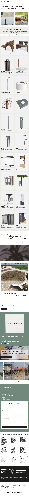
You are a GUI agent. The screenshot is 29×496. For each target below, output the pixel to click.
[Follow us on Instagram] (24, 477)
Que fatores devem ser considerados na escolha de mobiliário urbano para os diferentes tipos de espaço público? (4, 441)
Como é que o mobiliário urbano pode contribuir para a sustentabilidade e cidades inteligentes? (23, 459)
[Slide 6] (20, 381)
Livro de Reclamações (12, 473)
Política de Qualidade (12, 472)
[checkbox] (16, 472)
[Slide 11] (24, 381)
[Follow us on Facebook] (26, 477)
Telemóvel (3, 413)
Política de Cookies (13, 470)
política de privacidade (22, 472)
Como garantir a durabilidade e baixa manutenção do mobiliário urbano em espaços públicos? (23, 450)
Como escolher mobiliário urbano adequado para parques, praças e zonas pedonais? (23, 439)
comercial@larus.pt (4, 391)
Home (1, 25)
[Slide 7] (21, 381)
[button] (4, 309)
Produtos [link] (4, 25)
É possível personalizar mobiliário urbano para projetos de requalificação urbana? (13, 459)
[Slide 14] (26, 381)
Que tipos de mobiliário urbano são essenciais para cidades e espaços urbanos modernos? (13, 440)
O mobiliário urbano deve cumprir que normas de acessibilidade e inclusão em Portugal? (13, 450)
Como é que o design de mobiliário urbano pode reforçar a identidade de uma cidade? (4, 450)
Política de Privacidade (12, 469)
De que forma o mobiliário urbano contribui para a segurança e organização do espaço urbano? (4, 459)
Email (3, 410)
